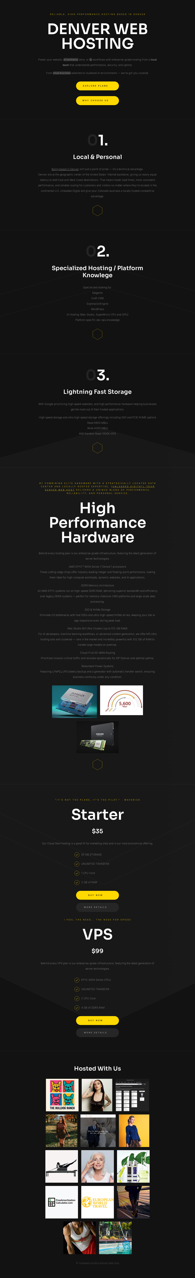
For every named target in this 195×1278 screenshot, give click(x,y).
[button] (97, 85)
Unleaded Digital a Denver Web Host (99, 1263)
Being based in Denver (65, 169)
